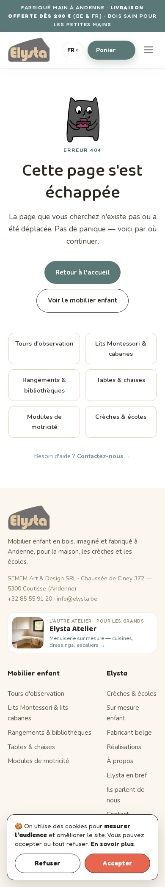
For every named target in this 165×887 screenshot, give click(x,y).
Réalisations (124, 747)
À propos (120, 761)
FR (72, 50)
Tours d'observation (44, 343)
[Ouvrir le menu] (148, 50)
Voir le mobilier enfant (83, 300)
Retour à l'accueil (82, 272)
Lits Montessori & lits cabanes (38, 712)
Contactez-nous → (104, 456)
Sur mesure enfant (123, 712)
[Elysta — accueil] (29, 50)
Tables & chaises (120, 380)
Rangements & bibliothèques (44, 385)
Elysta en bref (127, 775)
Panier (110, 50)
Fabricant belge (129, 732)
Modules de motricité (44, 421)
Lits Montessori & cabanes (120, 348)
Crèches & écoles (120, 416)
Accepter (117, 863)
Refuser (47, 863)
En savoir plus (112, 843)
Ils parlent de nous (126, 795)
